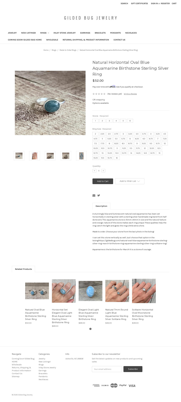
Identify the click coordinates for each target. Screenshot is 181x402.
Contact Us (119, 39)
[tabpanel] (37, 299)
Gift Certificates (139, 3)
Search (124, 3)
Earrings (85, 33)
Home (46, 50)
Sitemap (16, 376)
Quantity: (96, 166)
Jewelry (12, 33)
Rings (43, 33)
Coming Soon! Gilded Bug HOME (25, 39)
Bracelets (100, 33)
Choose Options (37, 293)
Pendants (115, 33)
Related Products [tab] (23, 269)
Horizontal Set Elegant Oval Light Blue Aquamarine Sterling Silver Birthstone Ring (62, 316)
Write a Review (130, 94)
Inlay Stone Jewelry (64, 33)
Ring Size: (101, 129)
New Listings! (28, 33)
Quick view (37, 288)
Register (165, 3)
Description (101, 206)
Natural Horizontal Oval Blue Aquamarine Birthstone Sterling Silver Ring (109, 50)
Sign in (154, 3)
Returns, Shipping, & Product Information (86, 39)
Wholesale (52, 39)
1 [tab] (90, 329)
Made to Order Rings (68, 50)
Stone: (100, 116)
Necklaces (131, 33)
